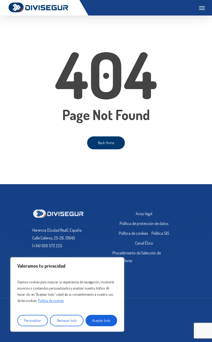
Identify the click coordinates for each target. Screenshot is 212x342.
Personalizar (32, 320)
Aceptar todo (101, 320)
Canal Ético (144, 243)
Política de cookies (51, 300)
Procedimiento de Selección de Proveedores (136, 256)
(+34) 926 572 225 (47, 245)
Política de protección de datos (144, 223)
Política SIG (160, 233)
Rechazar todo (67, 320)
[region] (67, 294)
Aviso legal (144, 213)
